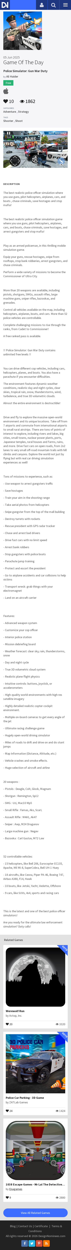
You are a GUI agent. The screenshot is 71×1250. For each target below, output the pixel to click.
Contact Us (25, 1226)
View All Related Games (35, 1213)
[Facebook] (24, 1243)
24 (10, 1110)
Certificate (41, 1226)
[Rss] (46, 1243)
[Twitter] (32, 1243)
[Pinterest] (39, 1243)
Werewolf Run (15, 1011)
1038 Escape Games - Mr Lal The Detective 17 (36, 1184)
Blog (13, 1226)
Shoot (19, 121)
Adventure (9, 111)
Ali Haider (12, 76)
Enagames (15, 1189)
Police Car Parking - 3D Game (25, 1098)
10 (11, 99)
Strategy (23, 111)
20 (10, 1024)
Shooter (8, 121)
